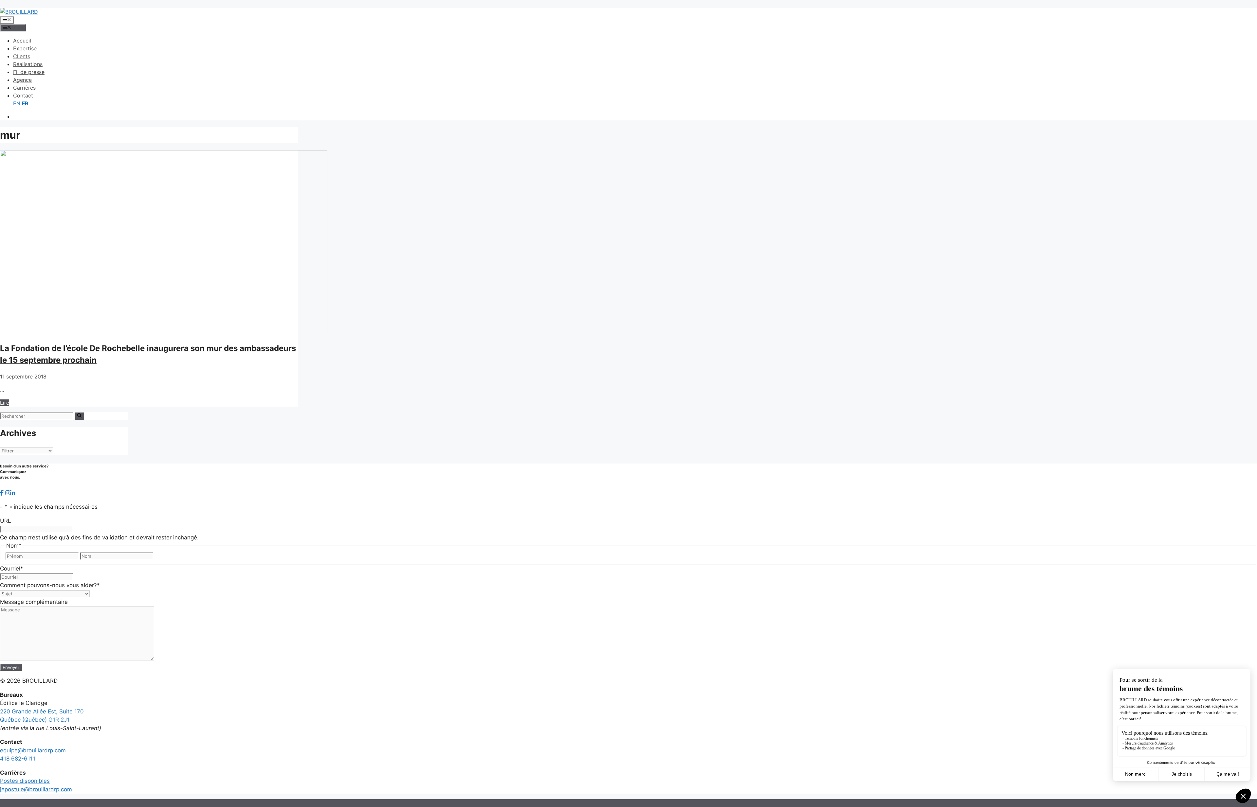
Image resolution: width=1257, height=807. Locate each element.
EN (16, 103)
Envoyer (11, 667)
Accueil (22, 40)
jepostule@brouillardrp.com (36, 789)
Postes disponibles (25, 781)
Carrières (24, 87)
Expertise (25, 48)
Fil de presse (29, 72)
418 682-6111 (17, 758)
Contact (23, 95)
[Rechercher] (79, 415)
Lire (4, 402)
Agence (22, 80)
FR (25, 103)
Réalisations (28, 64)
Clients (21, 56)
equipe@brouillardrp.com (33, 750)
